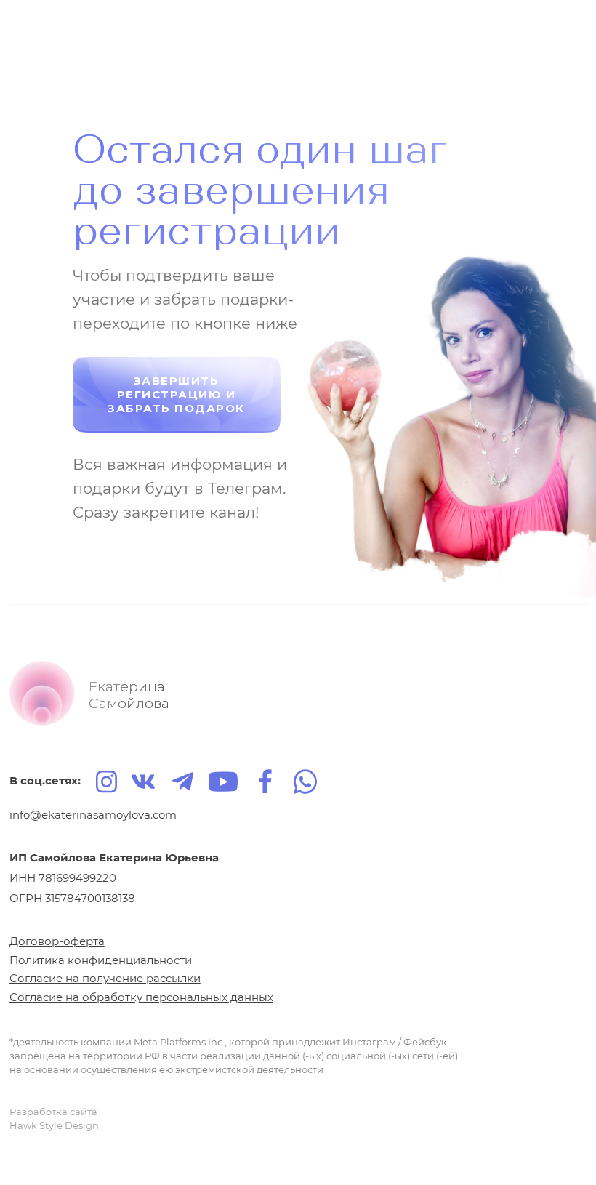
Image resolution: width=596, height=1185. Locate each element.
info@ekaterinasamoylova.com (93, 815)
